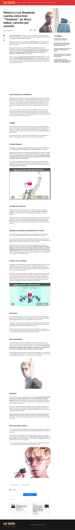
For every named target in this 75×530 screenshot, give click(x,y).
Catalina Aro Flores (9, 30)
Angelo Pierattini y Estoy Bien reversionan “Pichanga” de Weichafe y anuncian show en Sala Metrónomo (62, 61)
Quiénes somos (33, 524)
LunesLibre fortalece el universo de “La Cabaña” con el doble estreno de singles (62, 49)
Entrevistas (42, 524)
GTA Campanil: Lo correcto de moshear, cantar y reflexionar (60, 39)
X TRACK (5, 9)
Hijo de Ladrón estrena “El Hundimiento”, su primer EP (21, 507)
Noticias (17, 504)
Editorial (38, 524)
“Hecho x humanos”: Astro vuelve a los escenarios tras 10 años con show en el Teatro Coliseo (62, 55)
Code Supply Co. (15, 526)
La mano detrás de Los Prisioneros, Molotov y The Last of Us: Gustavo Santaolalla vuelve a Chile (62, 44)
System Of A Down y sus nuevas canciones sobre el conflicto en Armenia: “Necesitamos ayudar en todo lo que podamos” (38, 508)
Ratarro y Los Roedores (25, 484)
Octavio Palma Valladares (14, 484)
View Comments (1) (29, 494)
